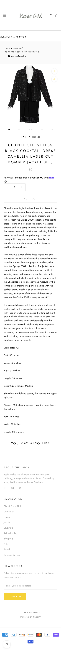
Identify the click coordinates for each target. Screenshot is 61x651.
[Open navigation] (4, 15)
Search (7, 549)
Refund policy (11, 533)
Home (7, 517)
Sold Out (30, 198)
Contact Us (9, 511)
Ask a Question (18, 56)
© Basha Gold (30, 612)
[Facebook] (5, 488)
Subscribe (15, 596)
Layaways (8, 527)
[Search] (51, 15)
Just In (7, 522)
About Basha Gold (13, 506)
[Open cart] (57, 15)
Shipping (8, 538)
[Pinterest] (20, 488)
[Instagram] (12, 488)
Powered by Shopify (30, 617)
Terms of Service (12, 555)
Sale (6, 544)
